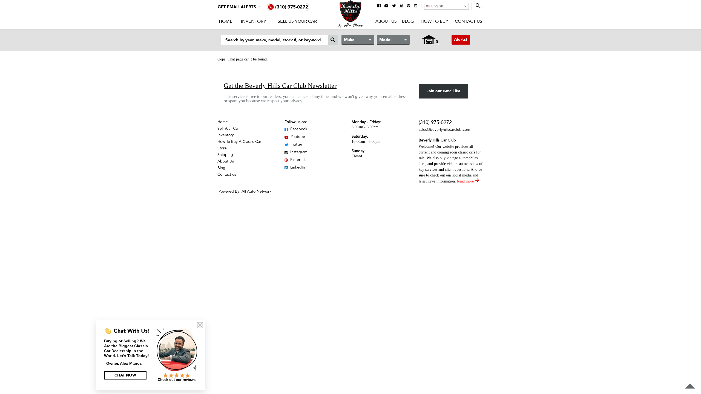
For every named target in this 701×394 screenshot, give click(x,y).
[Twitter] (394, 6)
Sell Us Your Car (297, 21)
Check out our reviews (177, 380)
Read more (466, 181)
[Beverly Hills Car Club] (350, 27)
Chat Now (125, 375)
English (436, 6)
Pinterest (297, 159)
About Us (386, 21)
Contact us (226, 174)
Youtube (297, 136)
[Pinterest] (408, 6)
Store (222, 148)
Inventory (253, 21)
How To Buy (434, 21)
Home (225, 21)
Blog (408, 21)
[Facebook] (379, 6)
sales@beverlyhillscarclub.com (444, 129)
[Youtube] (386, 6)
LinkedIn (297, 167)
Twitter (296, 144)
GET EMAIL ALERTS (237, 7)
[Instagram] (401, 6)
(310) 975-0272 (435, 122)
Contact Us (468, 21)
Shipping (225, 154)
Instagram (298, 152)
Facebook (298, 129)
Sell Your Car (228, 128)
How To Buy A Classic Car (239, 141)
